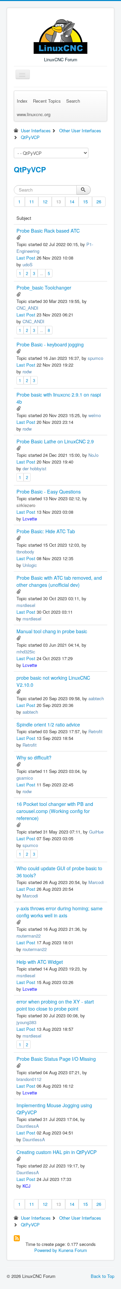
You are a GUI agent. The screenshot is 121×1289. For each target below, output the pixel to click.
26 (98, 201)
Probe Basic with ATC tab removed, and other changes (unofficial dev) (59, 581)
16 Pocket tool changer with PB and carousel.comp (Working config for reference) (54, 811)
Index (22, 101)
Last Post (25, 258)
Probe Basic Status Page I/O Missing (56, 1058)
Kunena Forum (72, 1250)
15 (85, 201)
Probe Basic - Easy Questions (48, 491)
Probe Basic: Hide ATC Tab (45, 531)
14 (72, 201)
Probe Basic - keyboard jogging (50, 344)
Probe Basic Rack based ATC (48, 230)
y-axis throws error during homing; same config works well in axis (59, 912)
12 (45, 201)
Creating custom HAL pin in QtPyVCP (56, 1152)
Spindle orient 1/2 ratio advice (48, 724)
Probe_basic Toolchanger (43, 287)
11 (31, 201)
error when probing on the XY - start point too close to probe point (55, 1005)
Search (73, 101)
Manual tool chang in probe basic (51, 631)
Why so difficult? (33, 757)
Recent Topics (47, 101)
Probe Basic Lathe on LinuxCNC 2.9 (55, 441)
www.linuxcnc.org (33, 114)
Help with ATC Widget (39, 961)
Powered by (45, 1250)
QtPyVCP (30, 169)
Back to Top (102, 1276)
